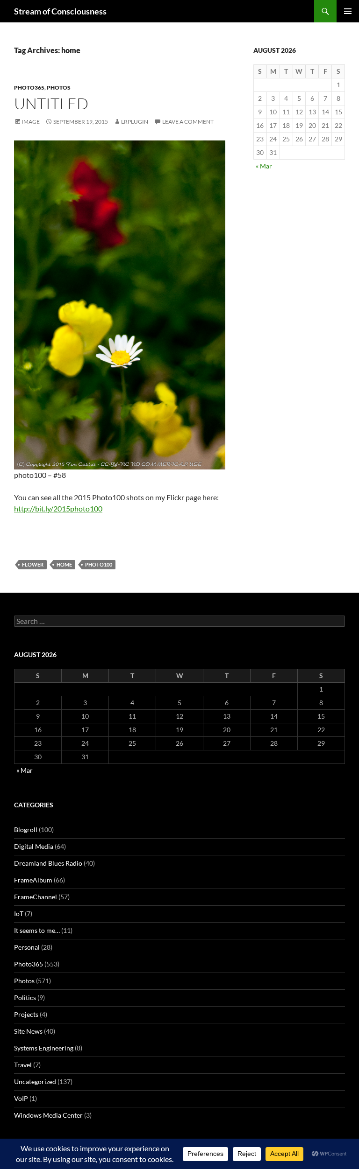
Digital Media (33, 846)
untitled (51, 103)
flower (32, 564)
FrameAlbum (33, 880)
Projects (26, 1014)
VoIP (21, 1098)
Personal (27, 947)
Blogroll (25, 829)
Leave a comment (188, 121)
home (64, 564)
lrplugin (134, 121)
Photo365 (29, 87)
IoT (18, 913)
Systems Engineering (43, 1048)
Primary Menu (348, 11)
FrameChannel (35, 897)
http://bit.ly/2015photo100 (58, 508)
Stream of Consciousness (60, 11)
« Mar (264, 166)
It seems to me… (37, 930)
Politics (25, 997)
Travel (23, 1065)
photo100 (98, 564)
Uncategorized (35, 1081)
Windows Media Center (48, 1115)
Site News (28, 1031)
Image (31, 121)
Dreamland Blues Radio (48, 863)
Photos (59, 87)
